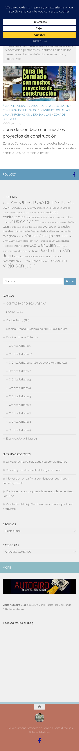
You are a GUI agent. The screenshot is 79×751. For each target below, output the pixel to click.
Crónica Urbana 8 (20, 421)
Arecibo (6, 203)
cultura (7, 222)
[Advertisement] (39, 660)
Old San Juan (42, 245)
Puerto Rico (50, 250)
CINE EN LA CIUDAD (38, 213)
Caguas (18, 212)
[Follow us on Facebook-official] (74, 174)
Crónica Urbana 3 (20, 379)
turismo (45, 261)
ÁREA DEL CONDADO (15, 105)
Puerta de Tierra (29, 251)
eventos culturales (33, 227)
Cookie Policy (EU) (17, 320)
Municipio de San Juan (50, 241)
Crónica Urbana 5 (20, 396)
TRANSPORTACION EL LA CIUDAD (43, 256)
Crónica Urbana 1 (19, 345)
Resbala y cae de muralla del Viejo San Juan (33, 470)
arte (5, 207)
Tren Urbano (32, 261)
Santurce (18, 256)
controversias (14, 217)
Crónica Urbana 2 (20, 371)
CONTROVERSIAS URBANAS (42, 217)
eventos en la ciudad (56, 226)
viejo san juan (19, 265)
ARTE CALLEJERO (16, 208)
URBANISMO (58, 261)
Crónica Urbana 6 (20, 405)
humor (20, 236)
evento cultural (17, 227)
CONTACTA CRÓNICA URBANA (26, 303)
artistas (40, 208)
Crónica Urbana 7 (20, 413)
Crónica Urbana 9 (20, 430)
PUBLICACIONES (11, 251)
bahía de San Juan (53, 208)
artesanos (30, 207)
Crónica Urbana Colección (22, 337)
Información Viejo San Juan (31, 114)
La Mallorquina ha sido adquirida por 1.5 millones (36, 461)
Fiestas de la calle (16, 231)
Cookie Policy (14, 312)
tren (21, 261)
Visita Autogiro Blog (15, 605)
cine (25, 212)
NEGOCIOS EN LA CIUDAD (16, 246)
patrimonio (62, 246)
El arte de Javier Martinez (21, 438)
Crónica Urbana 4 (20, 388)
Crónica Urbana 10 (20, 354)
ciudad (53, 212)
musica (65, 240)
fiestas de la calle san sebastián (51, 231)
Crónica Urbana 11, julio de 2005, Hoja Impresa (38, 362)
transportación (11, 261)
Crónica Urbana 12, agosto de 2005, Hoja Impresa (37, 329)
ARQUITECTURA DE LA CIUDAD (50, 105)
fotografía (9, 236)
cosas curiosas (65, 217)
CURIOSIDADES (25, 222)
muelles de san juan (28, 241)
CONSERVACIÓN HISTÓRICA (20, 110)
